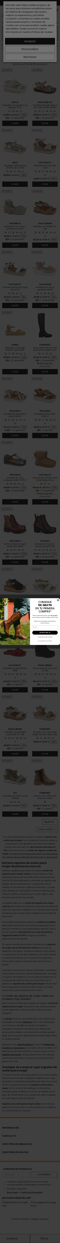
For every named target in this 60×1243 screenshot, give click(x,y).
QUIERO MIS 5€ (45, 632)
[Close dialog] (58, 600)
